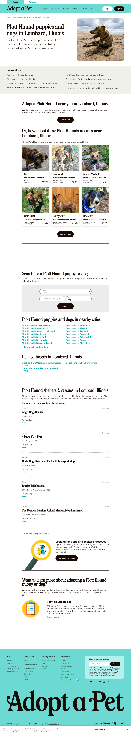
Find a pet (10, 660)
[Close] (127, 729)
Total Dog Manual (13, 669)
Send (115, 664)
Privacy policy (65, 663)
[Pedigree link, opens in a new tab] (114, 723)
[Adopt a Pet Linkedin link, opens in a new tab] (108, 681)
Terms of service (66, 666)
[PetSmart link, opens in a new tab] (105, 723)
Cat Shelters (28, 674)
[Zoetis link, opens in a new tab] (121, 723)
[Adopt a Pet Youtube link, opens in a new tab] (100, 681)
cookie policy (13, 731)
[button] (43, 182)
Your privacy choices (68, 680)
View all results (65, 234)
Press (44, 669)
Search (65, 306)
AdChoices (64, 677)
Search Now (65, 120)
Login (107, 9)
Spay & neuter (11, 666)
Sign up (119, 9)
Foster (85, 9)
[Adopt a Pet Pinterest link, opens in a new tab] (96, 681)
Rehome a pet (11, 663)
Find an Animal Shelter (66, 558)
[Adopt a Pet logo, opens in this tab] (65, 705)
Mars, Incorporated (67, 674)
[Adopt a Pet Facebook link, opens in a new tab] (87, 681)
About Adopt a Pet (48, 660)
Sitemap (63, 660)
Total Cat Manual (12, 671)
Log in (26, 679)
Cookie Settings (54, 724)
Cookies (63, 669)
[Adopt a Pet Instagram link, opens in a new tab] (104, 681)
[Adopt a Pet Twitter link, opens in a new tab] (91, 681)
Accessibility (65, 671)
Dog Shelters (28, 671)
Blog (43, 663)
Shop (93, 9)
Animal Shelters (29, 668)
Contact (44, 666)
